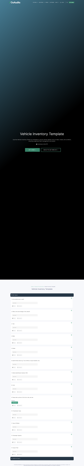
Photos (13, 400)
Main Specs (15, 295)
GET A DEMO (71, 2)
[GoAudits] (14, 2)
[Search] (67, 2)
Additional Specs (16, 458)
